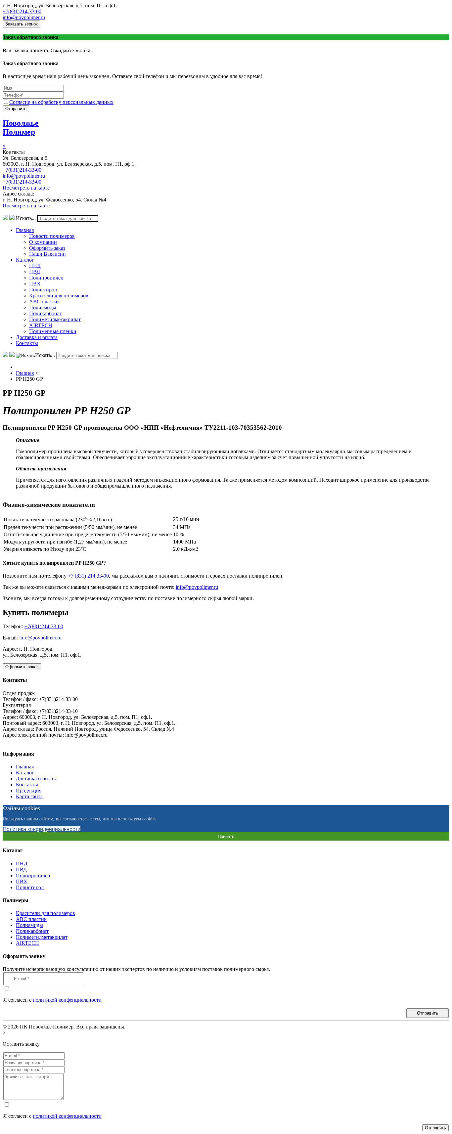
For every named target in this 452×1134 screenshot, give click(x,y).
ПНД (35, 266)
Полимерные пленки (52, 331)
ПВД (34, 272)
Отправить (15, 108)
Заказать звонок (21, 24)
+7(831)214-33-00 (22, 11)
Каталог (25, 260)
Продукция (28, 790)
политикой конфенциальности (67, 1000)
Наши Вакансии (47, 254)
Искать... (26, 218)
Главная (25, 230)
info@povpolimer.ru (24, 17)
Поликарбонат (45, 313)
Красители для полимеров (58, 295)
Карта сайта (29, 796)
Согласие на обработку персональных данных (61, 102)
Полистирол (43, 289)
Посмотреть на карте (26, 188)
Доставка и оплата (37, 337)
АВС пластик (44, 301)
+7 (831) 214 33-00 (88, 576)
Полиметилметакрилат (55, 319)
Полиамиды (42, 307)
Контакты (27, 343)
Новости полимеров (52, 236)
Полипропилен (46, 278)
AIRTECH (40, 325)
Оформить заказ (47, 248)
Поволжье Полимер (21, 127)
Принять (226, 836)
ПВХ (35, 283)
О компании (43, 242)
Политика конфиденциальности (41, 829)
